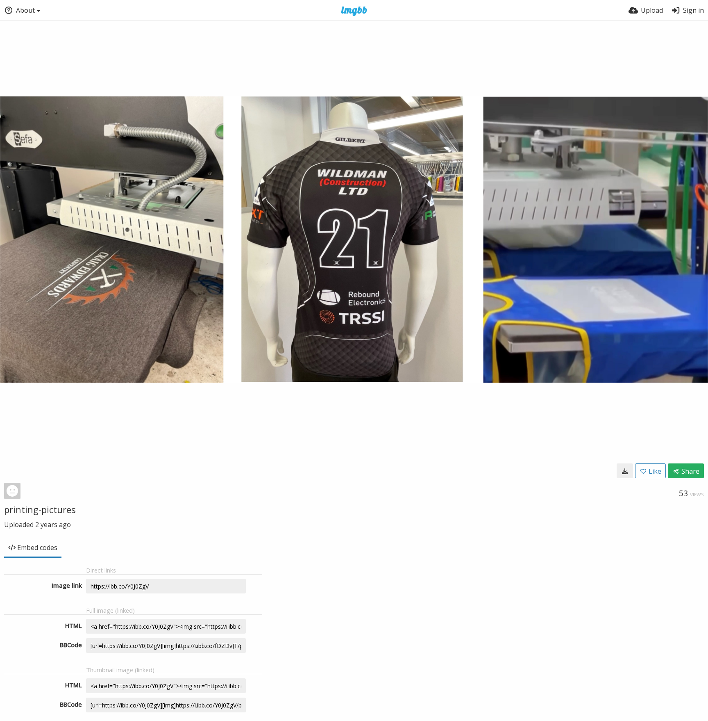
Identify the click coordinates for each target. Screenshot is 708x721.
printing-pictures (40, 509)
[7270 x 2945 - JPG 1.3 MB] (625, 470)
